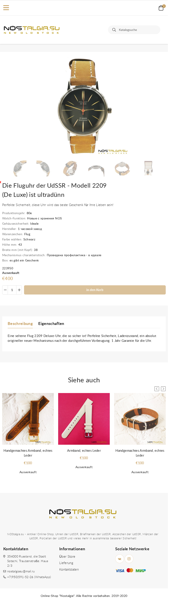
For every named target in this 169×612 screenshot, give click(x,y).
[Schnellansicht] (46, 400)
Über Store (67, 556)
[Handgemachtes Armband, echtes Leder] (28, 419)
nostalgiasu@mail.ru (21, 571)
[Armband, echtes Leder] (84, 419)
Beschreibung (20, 324)
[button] (163, 389)
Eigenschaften (51, 324)
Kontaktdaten (69, 569)
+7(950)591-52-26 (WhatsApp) (29, 577)
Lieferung (66, 563)
